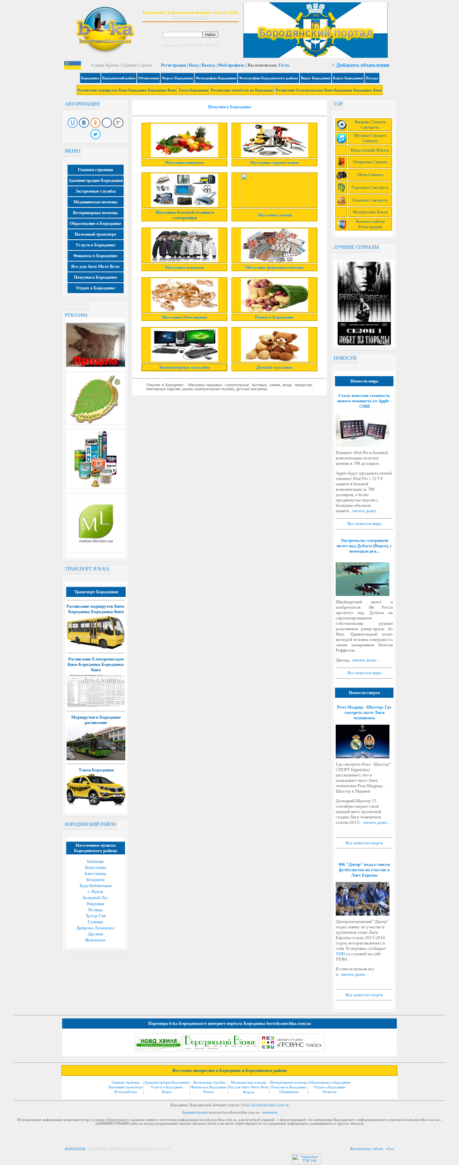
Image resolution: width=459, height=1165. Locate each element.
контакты (270, 1112)
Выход (208, 65)
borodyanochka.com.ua (270, 1105)
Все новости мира (364, 523)
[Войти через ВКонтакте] (84, 123)
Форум (248, 1092)
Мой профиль (231, 65)
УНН (340, 953)
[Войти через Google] (118, 123)
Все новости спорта (364, 842)
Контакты (75, 1149)
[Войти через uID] (73, 123)
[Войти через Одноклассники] (95, 123)
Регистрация (173, 65)
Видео (167, 1092)
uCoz (390, 1149)
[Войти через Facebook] (107, 123)
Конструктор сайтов (366, 1149)
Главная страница (125, 1082)
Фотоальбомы (125, 1092)
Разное (208, 1092)
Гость (284, 65)
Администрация (195, 1112)
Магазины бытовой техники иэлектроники (184, 215)
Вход (194, 65)
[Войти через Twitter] (95, 134)
